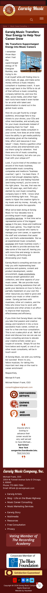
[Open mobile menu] (42, 18)
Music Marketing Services (20, 506)
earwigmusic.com (26, 488)
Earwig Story (13, 512)
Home (5, 26)
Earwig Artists (14, 494)
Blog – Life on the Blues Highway (24, 498)
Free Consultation (16, 524)
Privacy (11, 529)
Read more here (23, 453)
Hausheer (28, 591)
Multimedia (12, 516)
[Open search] (31, 19)
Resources (12, 520)
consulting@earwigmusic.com (19, 387)
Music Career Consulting (18, 26)
